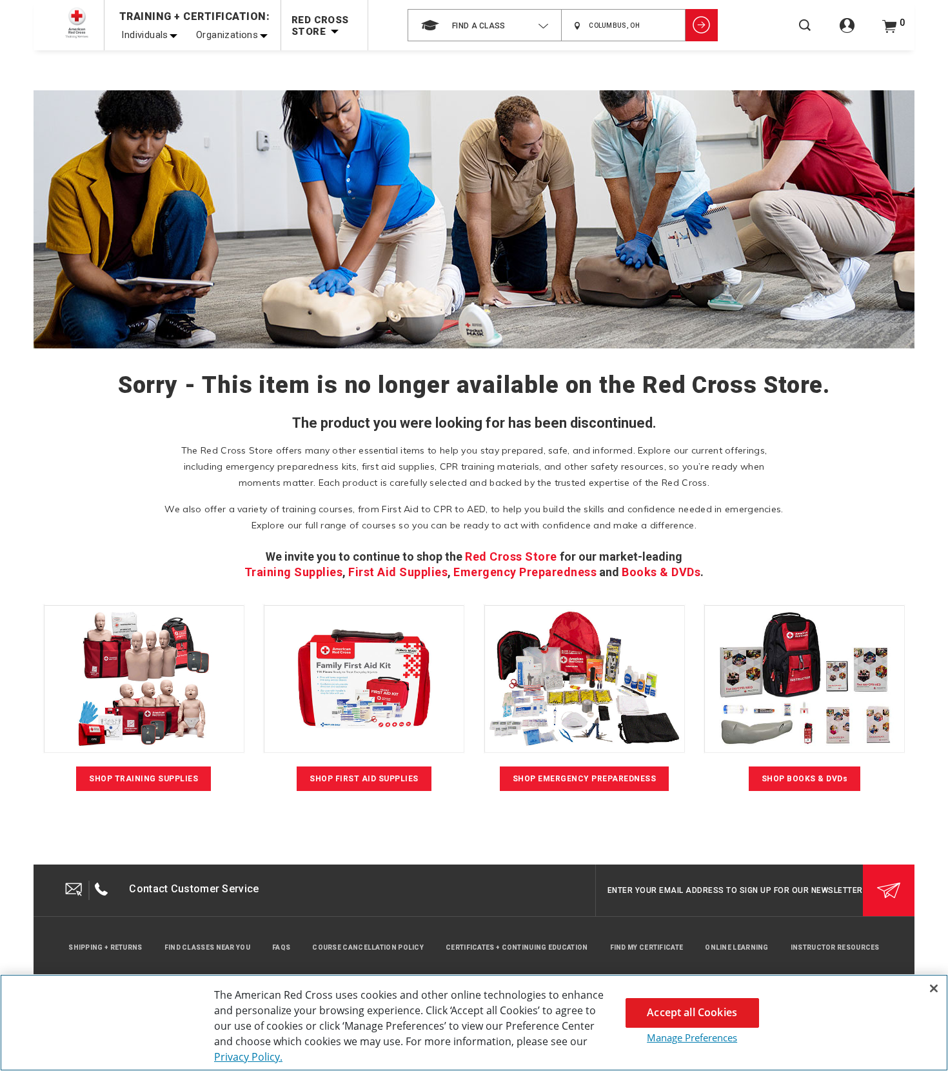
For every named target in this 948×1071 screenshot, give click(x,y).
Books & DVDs (661, 572)
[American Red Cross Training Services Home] (76, 23)
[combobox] (485, 25)
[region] (474, 1022)
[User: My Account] (847, 32)
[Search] (805, 33)
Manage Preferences (692, 1037)
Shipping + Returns (105, 947)
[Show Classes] (702, 25)
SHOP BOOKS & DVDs (805, 778)
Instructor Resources (835, 947)
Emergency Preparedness (525, 572)
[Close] (934, 988)
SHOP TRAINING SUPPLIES (143, 778)
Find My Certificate (647, 947)
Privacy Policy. (248, 1057)
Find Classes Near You (207, 947)
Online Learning (737, 947)
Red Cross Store (511, 556)
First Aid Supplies (398, 572)
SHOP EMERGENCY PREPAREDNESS (585, 778)
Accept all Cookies (692, 1012)
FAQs (281, 947)
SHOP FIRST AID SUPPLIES (364, 778)
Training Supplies (293, 572)
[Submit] (888, 890)
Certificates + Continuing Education (517, 947)
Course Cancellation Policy (368, 947)
